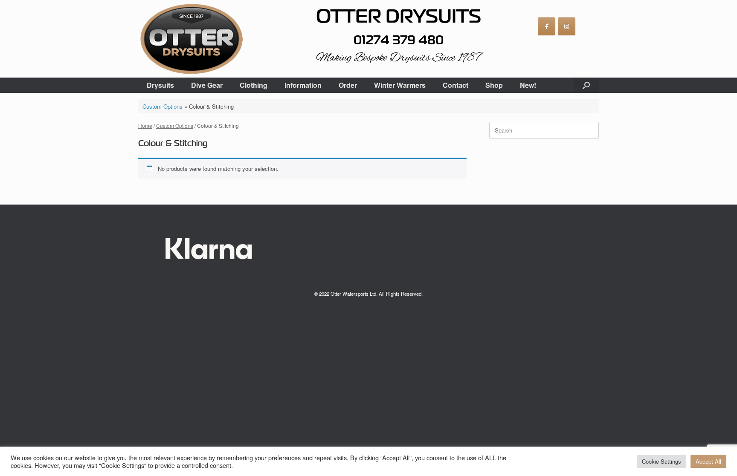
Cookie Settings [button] (661, 461)
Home (145, 125)
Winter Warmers (400, 85)
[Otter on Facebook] (546, 26)
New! (528, 85)
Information (303, 85)
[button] (586, 85)
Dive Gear (207, 85)
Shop (494, 85)
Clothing (253, 85)
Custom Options (162, 106)
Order (348, 85)
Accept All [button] (708, 461)
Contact (455, 85)
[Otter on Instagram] (566, 26)
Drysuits (160, 85)
